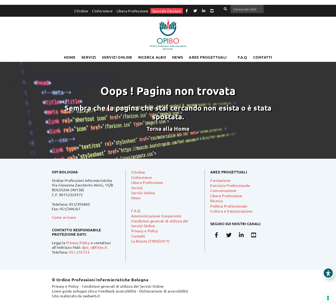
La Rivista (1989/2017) (150, 241)
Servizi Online (117, 57)
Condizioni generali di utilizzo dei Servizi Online (123, 286)
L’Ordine (81, 10)
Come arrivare (64, 217)
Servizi (88, 57)
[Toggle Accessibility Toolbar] (328, 273)
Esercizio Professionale (230, 185)
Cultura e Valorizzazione (231, 211)
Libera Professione (133, 10)
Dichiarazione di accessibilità (163, 291)
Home (70, 57)
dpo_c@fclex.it (94, 247)
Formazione (220, 180)
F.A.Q (242, 57)
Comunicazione (223, 190)
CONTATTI (262, 57)
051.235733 (79, 252)
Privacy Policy (78, 242)
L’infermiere (102, 10)
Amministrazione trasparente (156, 215)
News (177, 57)
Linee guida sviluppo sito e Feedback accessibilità (94, 291)
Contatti (138, 236)
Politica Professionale (228, 206)
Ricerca (216, 200)
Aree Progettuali (208, 57)
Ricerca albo (152, 57)
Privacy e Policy (144, 230)
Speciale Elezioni (166, 10)
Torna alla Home (168, 128)
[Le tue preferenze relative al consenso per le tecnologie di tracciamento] (328, 298)
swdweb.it (91, 295)
